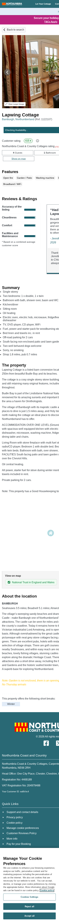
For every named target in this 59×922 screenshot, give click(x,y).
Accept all (29, 916)
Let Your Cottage (43, 4)
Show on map (18, 158)
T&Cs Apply (50, 21)
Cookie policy (47, 890)
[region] (29, 885)
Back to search (15, 29)
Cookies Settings (29, 897)
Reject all (29, 906)
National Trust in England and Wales (33, 582)
